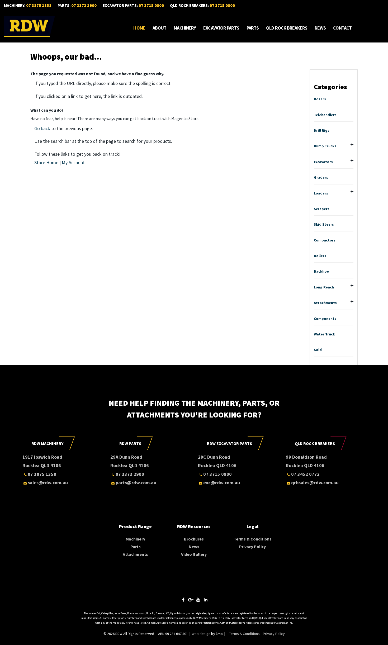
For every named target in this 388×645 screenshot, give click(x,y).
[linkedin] (205, 600)
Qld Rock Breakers (286, 28)
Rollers (320, 255)
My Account (73, 162)
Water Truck (324, 334)
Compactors (324, 240)
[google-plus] (190, 600)
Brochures (194, 539)
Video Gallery (194, 554)
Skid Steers (324, 224)
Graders (321, 177)
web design (201, 633)
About (160, 28)
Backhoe (321, 271)
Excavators (323, 161)
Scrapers (321, 208)
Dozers (320, 99)
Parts (253, 28)
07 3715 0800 (151, 5)
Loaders (321, 193)
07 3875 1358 (38, 5)
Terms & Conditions (253, 539)
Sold (318, 349)
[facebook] (183, 600)
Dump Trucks (325, 146)
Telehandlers (325, 114)
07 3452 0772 (305, 474)
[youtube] (198, 600)
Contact (342, 28)
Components (325, 318)
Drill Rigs (321, 130)
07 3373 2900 (84, 5)
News (320, 28)
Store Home (46, 162)
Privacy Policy (252, 546)
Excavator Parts (221, 28)
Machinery (185, 28)
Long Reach (324, 287)
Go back (42, 128)
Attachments (325, 302)
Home (139, 28)
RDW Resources (194, 526)
